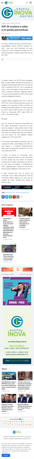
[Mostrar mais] (21, 197)
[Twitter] (6, 197)
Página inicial (6, 23)
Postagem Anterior (8, 274)
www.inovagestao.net (22, 192)
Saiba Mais (5, 453)
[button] (2, 2)
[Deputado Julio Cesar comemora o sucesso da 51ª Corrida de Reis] (9, 247)
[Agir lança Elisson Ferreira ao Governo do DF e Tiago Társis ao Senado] (25, 398)
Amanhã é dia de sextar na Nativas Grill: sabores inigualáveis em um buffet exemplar (24, 223)
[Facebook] (3, 197)
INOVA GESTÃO (16, 23)
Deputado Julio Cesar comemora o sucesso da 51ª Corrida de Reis (8, 257)
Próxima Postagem (26, 274)
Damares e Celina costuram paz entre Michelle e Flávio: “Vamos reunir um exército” (8, 408)
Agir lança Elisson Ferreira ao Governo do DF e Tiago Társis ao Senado (25, 407)
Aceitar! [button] (5, 455)
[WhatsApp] (10, 197)
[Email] (17, 197)
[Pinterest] (14, 197)
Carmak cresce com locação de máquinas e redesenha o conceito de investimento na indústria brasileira (25, 385)
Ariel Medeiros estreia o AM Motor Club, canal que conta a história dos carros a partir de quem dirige (9, 385)
